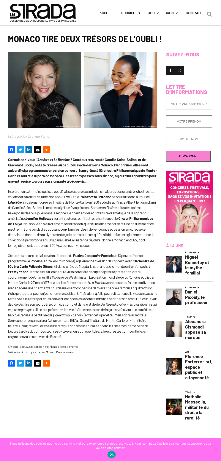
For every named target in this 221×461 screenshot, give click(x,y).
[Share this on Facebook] (11, 149)
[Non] (215, 449)
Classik (17, 136)
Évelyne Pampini (40, 136)
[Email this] (37, 149)
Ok (112, 454)
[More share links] (46, 149)
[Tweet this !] (20, 149)
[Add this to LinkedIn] (28, 149)
